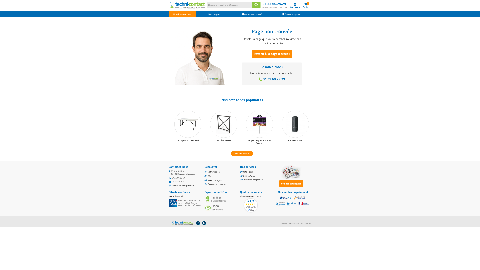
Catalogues (248, 171)
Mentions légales (215, 180)
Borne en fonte (295, 140)
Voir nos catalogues (291, 183)
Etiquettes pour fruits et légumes (259, 142)
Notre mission (214, 171)
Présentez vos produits (253, 179)
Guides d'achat (249, 176)
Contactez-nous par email (183, 185)
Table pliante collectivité (187, 140)
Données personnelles (217, 184)
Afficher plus (241, 153)
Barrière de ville (224, 140)
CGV (209, 176)
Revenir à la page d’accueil (272, 53)
